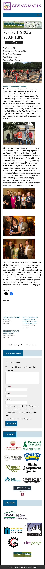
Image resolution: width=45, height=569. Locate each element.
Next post (30, 345)
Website (8, 400)
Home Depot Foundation (12, 54)
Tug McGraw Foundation (12, 57)
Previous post (16, 345)
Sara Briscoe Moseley (19, 86)
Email (7, 393)
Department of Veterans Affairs (14, 51)
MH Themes (33, 567)
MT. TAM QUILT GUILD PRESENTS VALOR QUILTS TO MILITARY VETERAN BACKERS (30, 320)
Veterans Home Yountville (12, 60)
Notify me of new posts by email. (20, 419)
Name (7, 387)
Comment (9, 370)
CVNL (14, 48)
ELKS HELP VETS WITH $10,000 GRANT (11, 332)
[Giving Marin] (22, 6)
